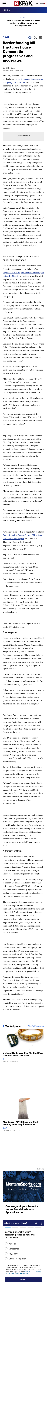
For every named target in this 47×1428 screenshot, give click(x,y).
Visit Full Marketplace (36, 1026)
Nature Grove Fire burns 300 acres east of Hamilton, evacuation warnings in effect (23, 23)
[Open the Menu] (4, 3)
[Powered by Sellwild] (40, 1169)
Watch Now (40, 3)
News (6, 37)
